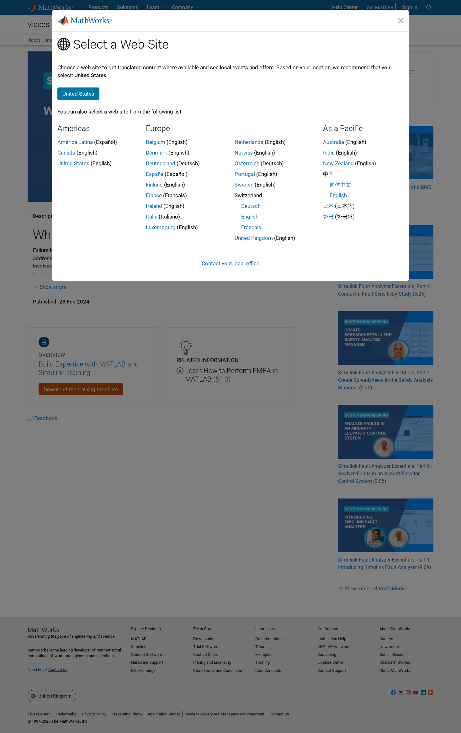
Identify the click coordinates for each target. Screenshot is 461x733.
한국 (328, 217)
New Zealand (338, 163)
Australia (333, 142)
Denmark (156, 153)
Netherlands (249, 142)
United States (73, 163)
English (249, 217)
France (154, 195)
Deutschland (160, 163)
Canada (66, 153)
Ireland (154, 206)
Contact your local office (230, 263)
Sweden (244, 185)
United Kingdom (254, 238)
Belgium (155, 142)
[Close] (401, 20)
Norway (244, 153)
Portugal (245, 174)
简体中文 (340, 185)
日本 (328, 206)
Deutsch (251, 206)
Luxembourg (161, 227)
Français (251, 227)
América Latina (75, 142)
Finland (154, 185)
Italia (151, 217)
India (329, 153)
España (154, 174)
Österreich (247, 163)
